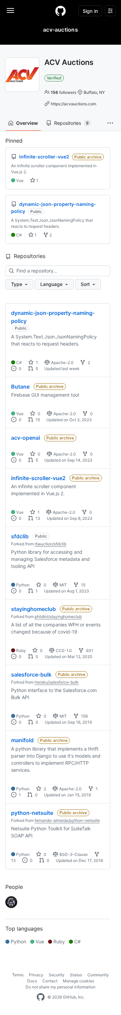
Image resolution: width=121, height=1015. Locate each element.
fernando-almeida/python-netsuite (67, 820)
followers (63, 92)
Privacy (36, 974)
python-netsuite (32, 812)
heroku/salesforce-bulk (57, 682)
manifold (22, 740)
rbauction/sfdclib (50, 543)
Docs (32, 980)
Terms (18, 974)
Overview (27, 123)
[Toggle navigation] (10, 10)
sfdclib (20, 536)
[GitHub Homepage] (41, 997)
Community (98, 974)
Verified (54, 77)
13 (37, 518)
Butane (20, 386)
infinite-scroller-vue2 (38, 478)
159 (84, 716)
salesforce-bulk (31, 674)
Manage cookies (78, 980)
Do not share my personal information (60, 986)
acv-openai (25, 437)
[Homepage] (60, 10)
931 (89, 650)
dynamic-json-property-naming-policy (53, 317)
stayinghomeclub (33, 609)
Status (76, 974)
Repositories (71, 123)
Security (57, 974)
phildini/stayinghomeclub (58, 616)
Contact (49, 980)
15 (37, 419)
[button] (110, 123)
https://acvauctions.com (73, 103)
